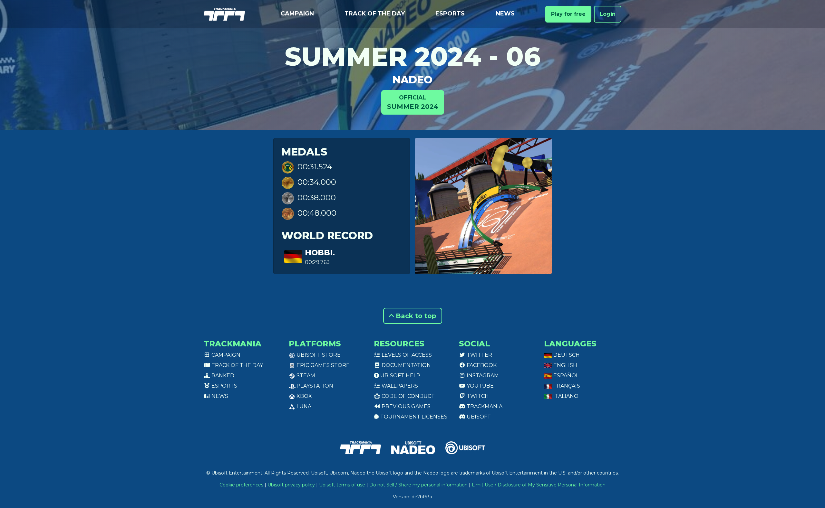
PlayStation (314, 386)
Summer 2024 (412, 102)
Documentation (405, 365)
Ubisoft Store (318, 355)
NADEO (412, 79)
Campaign (297, 13)
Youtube (479, 386)
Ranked (222, 375)
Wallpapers (399, 386)
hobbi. (320, 252)
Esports (450, 13)
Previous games (405, 406)
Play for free (568, 14)
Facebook (481, 365)
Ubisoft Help (399, 375)
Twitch (477, 396)
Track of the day (375, 13)
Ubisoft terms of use (342, 485)
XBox (303, 396)
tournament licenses (413, 417)
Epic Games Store (322, 365)
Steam (305, 375)
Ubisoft (478, 417)
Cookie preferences (242, 485)
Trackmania (483, 406)
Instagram (482, 375)
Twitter (478, 355)
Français (566, 386)
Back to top (415, 316)
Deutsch (566, 355)
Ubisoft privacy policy (291, 485)
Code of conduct (407, 396)
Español (565, 375)
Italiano (565, 396)
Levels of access (406, 355)
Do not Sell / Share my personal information (419, 485)
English (564, 365)
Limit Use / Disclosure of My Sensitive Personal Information (539, 485)
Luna (303, 406)
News (505, 13)
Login (608, 14)
